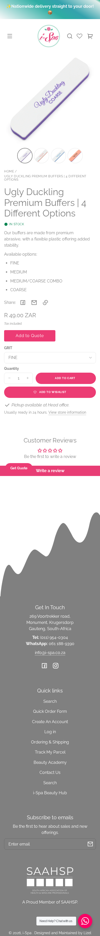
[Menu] (9, 36)
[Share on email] (34, 302)
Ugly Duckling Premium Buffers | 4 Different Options (45, 178)
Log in (50, 731)
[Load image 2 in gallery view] (41, 155)
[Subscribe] (90, 844)
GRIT (8, 348)
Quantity (11, 368)
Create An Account (50, 721)
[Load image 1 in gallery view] (25, 155)
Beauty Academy (50, 762)
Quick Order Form (50, 711)
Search (50, 701)
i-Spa (28, 933)
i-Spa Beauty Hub (50, 792)
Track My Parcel (50, 752)
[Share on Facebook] (22, 302)
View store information (67, 412)
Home (9, 171)
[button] (69, 36)
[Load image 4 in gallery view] (75, 155)
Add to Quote (30, 335)
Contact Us (50, 772)
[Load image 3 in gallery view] (58, 155)
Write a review (50, 470)
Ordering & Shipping (50, 742)
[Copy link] (45, 302)
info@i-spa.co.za (50, 652)
